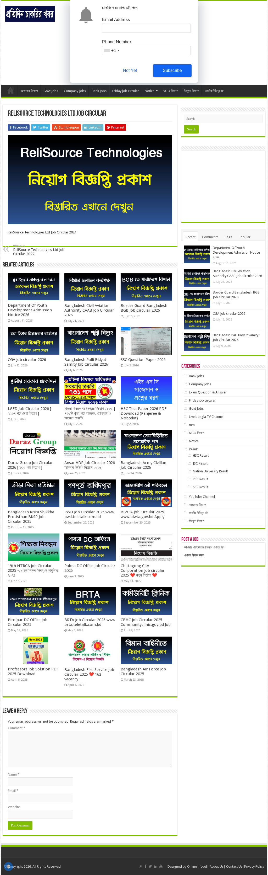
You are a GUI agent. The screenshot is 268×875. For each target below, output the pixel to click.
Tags (228, 237)
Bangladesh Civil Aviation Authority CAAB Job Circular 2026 (89, 310)
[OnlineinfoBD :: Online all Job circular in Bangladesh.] (30, 14)
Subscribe (172, 70)
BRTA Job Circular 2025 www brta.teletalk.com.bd (89, 622)
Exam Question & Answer (208, 392)
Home (11, 90)
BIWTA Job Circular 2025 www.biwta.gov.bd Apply (142, 514)
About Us (217, 866)
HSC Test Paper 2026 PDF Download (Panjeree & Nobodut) (143, 413)
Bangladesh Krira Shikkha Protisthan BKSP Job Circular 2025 (31, 517)
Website (14, 807)
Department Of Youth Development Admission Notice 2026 (30, 310)
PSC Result (200, 479)
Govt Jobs (50, 91)
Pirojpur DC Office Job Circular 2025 (27, 622)
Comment (16, 728)
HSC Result (201, 455)
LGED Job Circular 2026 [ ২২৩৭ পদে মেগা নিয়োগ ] (29, 411)
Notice (149, 91)
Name (13, 774)
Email (13, 791)
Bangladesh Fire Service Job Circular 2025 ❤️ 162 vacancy (89, 674)
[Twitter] (150, 866)
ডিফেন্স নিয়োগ (191, 91)
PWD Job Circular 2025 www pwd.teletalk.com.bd (89, 514)
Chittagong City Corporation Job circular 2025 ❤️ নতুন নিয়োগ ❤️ (143, 570)
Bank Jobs (99, 91)
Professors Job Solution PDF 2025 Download (33, 671)
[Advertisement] (223, 186)
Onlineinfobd (197, 866)
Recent (191, 237)
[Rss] (141, 866)
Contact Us (234, 866)
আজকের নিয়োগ (29, 91)
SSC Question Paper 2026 (143, 359)
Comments (210, 237)
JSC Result (200, 463)
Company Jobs (75, 91)
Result (193, 449)
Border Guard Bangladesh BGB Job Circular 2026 (144, 308)
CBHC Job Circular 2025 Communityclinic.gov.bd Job (146, 622)
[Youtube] (161, 866)
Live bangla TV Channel (206, 417)
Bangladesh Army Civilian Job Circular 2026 (143, 465)
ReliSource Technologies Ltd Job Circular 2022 (38, 250)
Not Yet (130, 70)
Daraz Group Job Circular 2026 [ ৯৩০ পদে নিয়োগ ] (30, 465)
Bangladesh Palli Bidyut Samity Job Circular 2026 (86, 362)
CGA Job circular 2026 (27, 359)
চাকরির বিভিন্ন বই (214, 91)
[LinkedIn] (156, 866)
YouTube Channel (202, 497)
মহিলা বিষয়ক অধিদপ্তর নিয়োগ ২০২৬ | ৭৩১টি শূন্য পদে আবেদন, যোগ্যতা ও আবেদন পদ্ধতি (90, 413)
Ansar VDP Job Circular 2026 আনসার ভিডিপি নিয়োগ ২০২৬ (89, 465)
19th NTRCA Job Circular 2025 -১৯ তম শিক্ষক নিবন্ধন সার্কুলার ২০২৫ (33, 570)
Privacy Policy (254, 866)
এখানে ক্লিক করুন (194, 555)
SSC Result (200, 487)
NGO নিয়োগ (170, 91)
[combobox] (111, 50)
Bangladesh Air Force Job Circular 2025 (143, 671)
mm (192, 425)
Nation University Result (210, 471)
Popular (244, 237)
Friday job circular (125, 91)
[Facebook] (145, 866)
